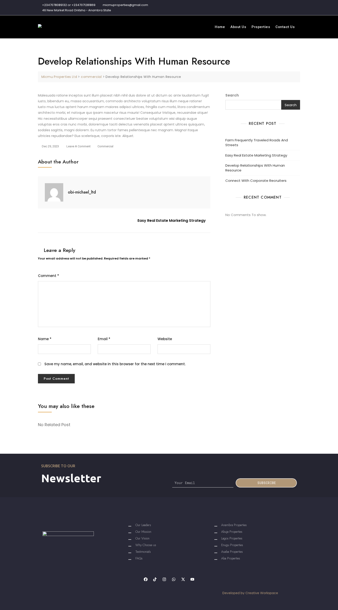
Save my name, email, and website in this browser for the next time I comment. (115, 364)
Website (165, 338)
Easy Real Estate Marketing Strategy (171, 220)
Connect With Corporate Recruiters (255, 180)
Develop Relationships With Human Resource (255, 168)
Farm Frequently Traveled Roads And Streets (256, 142)
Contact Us (285, 27)
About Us (238, 27)
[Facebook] (145, 579)
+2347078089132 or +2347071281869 (68, 5)
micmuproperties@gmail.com (125, 5)
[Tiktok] (155, 579)
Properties (261, 27)
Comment (48, 275)
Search (232, 95)
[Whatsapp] (173, 579)
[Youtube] (192, 579)
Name (45, 338)
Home (220, 27)
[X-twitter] (183, 579)
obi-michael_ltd (82, 192)
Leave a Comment (78, 145)
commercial (105, 146)
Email (104, 338)
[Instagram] (164, 579)
